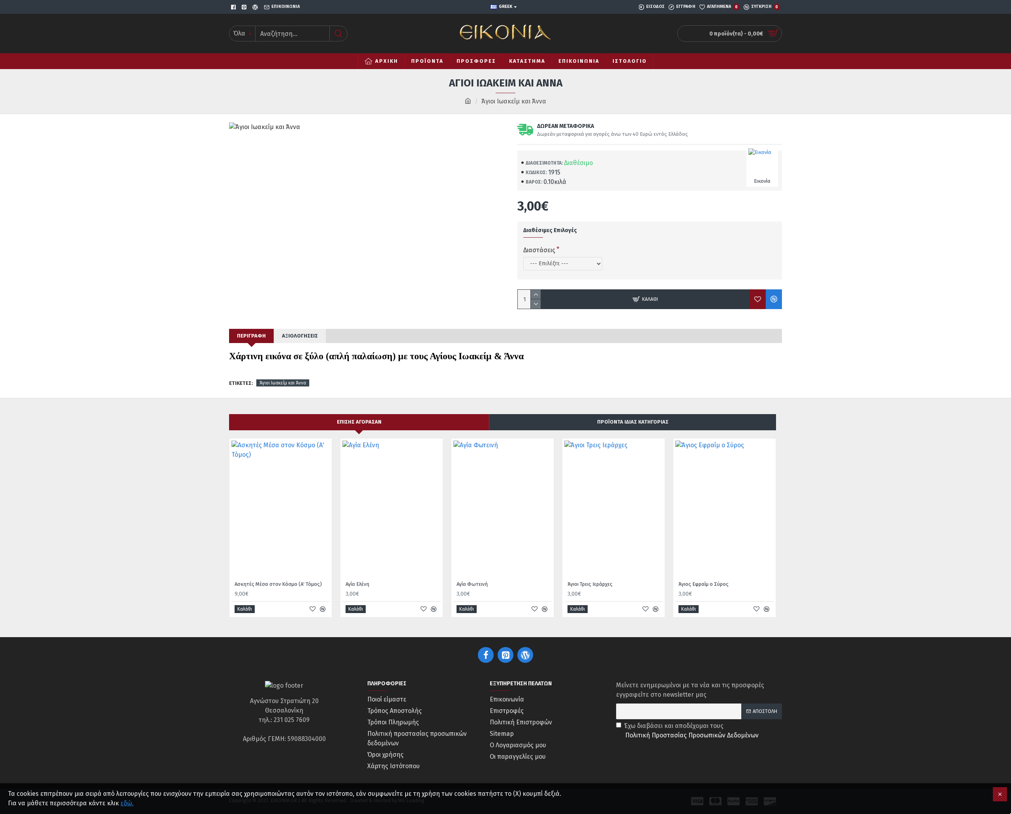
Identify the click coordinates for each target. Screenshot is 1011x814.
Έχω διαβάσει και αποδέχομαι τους (691, 730)
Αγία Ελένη (357, 584)
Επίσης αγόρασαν (359, 422)
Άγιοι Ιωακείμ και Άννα (282, 383)
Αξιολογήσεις (300, 336)
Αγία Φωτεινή (472, 584)
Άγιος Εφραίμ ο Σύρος (703, 584)
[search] (338, 33)
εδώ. (126, 803)
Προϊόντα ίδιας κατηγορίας (633, 422)
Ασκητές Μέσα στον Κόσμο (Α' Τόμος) (278, 584)
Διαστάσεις (539, 250)
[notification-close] (1000, 794)
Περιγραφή (251, 336)
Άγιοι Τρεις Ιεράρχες (590, 584)
